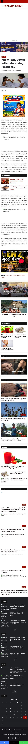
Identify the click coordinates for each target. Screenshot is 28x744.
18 (6, 714)
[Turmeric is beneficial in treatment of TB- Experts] (5, 648)
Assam (6, 289)
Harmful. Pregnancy (17, 275)
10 (2, 711)
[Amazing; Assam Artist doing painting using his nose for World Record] (5, 607)
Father (11, 275)
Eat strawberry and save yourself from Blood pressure (7, 336)
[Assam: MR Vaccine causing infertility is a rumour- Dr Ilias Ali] (5, 640)
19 (10, 714)
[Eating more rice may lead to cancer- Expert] (5, 655)
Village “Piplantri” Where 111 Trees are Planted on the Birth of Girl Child (18, 622)
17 (2, 714)
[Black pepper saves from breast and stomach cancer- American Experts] (5, 187)
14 (17, 711)
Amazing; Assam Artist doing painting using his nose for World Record (17, 606)
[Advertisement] (14, 25)
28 (17, 717)
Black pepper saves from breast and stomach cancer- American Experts (18, 187)
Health (3, 56)
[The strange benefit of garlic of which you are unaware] (21, 329)
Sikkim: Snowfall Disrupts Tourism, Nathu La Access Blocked (17, 677)
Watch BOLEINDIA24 (14, 248)
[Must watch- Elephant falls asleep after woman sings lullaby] (5, 615)
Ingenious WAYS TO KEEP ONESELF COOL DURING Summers (16, 181)
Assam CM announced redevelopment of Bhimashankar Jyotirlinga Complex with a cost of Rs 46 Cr (14, 592)
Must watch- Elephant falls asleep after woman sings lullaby (17, 613)
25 (6, 717)
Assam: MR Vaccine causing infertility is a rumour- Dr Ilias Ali (13, 292)
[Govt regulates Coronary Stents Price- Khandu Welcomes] (5, 481)
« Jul (2, 723)
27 (14, 717)
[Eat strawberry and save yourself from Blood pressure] (7, 329)
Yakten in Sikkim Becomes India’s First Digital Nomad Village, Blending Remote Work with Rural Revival (13, 509)
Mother (3, 277)
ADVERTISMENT (14, 40)
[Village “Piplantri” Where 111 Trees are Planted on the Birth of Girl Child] (5, 623)
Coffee (7, 275)
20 (14, 714)
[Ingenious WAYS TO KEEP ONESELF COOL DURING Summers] (5, 181)
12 (10, 711)
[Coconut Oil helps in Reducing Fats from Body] (7, 343)
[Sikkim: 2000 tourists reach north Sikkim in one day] (5, 686)
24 (3, 717)
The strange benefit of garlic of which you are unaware (20, 336)
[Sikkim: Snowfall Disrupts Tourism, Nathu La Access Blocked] (5, 678)
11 (6, 711)
